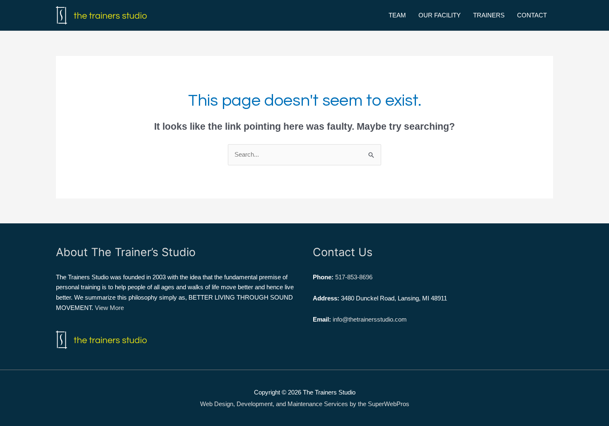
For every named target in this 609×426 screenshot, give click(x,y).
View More (109, 307)
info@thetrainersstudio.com (370, 319)
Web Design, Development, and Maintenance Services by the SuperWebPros (304, 403)
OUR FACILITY (439, 15)
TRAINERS (489, 15)
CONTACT (532, 15)
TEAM (397, 15)
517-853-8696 (353, 277)
